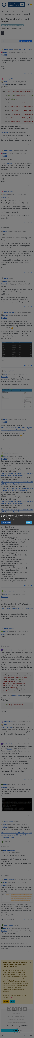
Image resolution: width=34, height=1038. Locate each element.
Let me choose (6, 522)
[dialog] (17, 519)
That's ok (29, 522)
